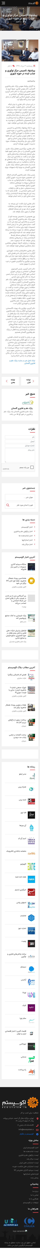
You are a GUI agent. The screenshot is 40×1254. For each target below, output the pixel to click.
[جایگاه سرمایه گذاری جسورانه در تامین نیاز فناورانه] (31, 566)
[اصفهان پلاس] (31, 905)
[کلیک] (31, 1007)
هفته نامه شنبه (20, 876)
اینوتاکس (22, 1044)
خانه (24, 21)
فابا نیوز (23, 812)
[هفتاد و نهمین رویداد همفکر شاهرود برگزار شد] (31, 707)
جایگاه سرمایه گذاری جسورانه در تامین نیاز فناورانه (18, 567)
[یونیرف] (10, 1222)
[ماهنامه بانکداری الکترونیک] (31, 853)
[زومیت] (31, 943)
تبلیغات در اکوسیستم (30, 1202)
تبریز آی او (22, 838)
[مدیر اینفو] (31, 776)
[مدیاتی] (31, 1059)
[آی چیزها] (31, 827)
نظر (9, 66)
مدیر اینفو (23, 621)
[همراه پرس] (31, 789)
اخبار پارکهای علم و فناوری (23, 531)
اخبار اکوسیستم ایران (30, 1147)
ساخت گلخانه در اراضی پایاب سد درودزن (17, 736)
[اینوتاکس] (31, 1046)
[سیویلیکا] (29, 1222)
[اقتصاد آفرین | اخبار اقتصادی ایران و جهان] (31, 1033)
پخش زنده (34, 1177)
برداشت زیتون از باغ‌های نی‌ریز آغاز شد (17, 721)
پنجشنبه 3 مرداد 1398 (24, 66)
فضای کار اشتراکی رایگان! (17, 674)
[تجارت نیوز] (31, 930)
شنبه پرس (22, 799)
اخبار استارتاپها (27, 540)
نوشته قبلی (28, 381)
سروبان (24, 726)
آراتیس (23, 979)
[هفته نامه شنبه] (31, 879)
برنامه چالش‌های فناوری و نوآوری (16, 955)
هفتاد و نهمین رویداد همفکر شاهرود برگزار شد (16, 706)
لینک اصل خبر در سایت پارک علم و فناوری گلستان (22, 362)
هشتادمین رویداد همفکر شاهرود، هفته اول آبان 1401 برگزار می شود (16, 581)
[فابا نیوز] (31, 815)
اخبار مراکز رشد (27, 544)
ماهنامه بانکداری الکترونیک (16, 851)
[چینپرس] (31, 917)
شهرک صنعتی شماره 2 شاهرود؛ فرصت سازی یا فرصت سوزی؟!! (17, 690)
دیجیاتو (23, 966)
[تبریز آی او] (31, 840)
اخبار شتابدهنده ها (26, 535)
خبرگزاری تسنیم (20, 889)
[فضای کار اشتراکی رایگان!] (31, 677)
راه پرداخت (22, 1069)
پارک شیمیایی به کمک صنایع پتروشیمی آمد (15, 616)
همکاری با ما (33, 1198)
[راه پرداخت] (31, 1072)
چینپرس (23, 915)
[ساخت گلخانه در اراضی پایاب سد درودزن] (31, 737)
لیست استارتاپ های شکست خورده (25, 1166)
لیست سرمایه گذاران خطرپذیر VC (26, 1170)
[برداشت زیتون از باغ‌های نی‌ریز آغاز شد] (31, 722)
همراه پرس (22, 786)
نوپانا (24, 992)
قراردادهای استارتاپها (30, 1174)
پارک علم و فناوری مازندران (17, 641)
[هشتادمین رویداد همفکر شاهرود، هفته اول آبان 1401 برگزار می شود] (31, 580)
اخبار (18, 21)
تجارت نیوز (22, 928)
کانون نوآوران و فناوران (19, 587)
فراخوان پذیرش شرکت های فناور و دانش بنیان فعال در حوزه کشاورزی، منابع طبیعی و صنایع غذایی (16, 634)
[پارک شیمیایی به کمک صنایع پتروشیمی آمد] (31, 618)
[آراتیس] (31, 982)
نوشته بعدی (13, 381)
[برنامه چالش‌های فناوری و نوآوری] (31, 956)
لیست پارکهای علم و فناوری (28, 1155)
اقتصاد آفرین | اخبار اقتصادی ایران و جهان (15, 1032)
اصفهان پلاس (21, 902)
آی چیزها (22, 825)
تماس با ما (34, 1195)
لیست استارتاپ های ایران (28, 1162)
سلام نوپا (23, 1018)
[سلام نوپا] (31, 1020)
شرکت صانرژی (21, 678)
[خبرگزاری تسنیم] (31, 892)
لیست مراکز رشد (32, 1159)
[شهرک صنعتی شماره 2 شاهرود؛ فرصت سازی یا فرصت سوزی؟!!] (31, 690)
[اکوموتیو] (31, 866)
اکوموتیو (23, 864)
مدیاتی (23, 1056)
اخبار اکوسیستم (27, 527)
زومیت (24, 606)
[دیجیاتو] (31, 969)
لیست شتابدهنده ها (30, 1151)
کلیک (24, 1005)
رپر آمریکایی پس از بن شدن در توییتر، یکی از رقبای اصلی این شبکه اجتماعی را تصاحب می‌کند (15, 599)
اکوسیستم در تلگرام (27, 1134)
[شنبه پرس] (31, 802)
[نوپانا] (31, 995)
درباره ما (35, 1191)
